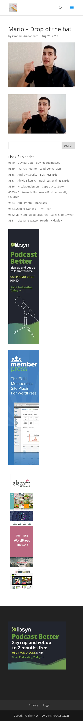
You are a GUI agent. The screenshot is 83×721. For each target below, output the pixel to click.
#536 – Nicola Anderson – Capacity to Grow (36, 186)
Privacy (33, 705)
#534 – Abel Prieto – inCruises (27, 203)
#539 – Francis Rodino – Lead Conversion (34, 168)
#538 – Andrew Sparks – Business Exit (32, 174)
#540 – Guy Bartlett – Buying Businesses (34, 162)
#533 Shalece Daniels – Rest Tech (29, 209)
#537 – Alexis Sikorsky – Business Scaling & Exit (38, 180)
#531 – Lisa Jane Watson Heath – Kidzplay (35, 220)
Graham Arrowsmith (25, 36)
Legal (46, 705)
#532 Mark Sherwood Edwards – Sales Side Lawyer (41, 215)
